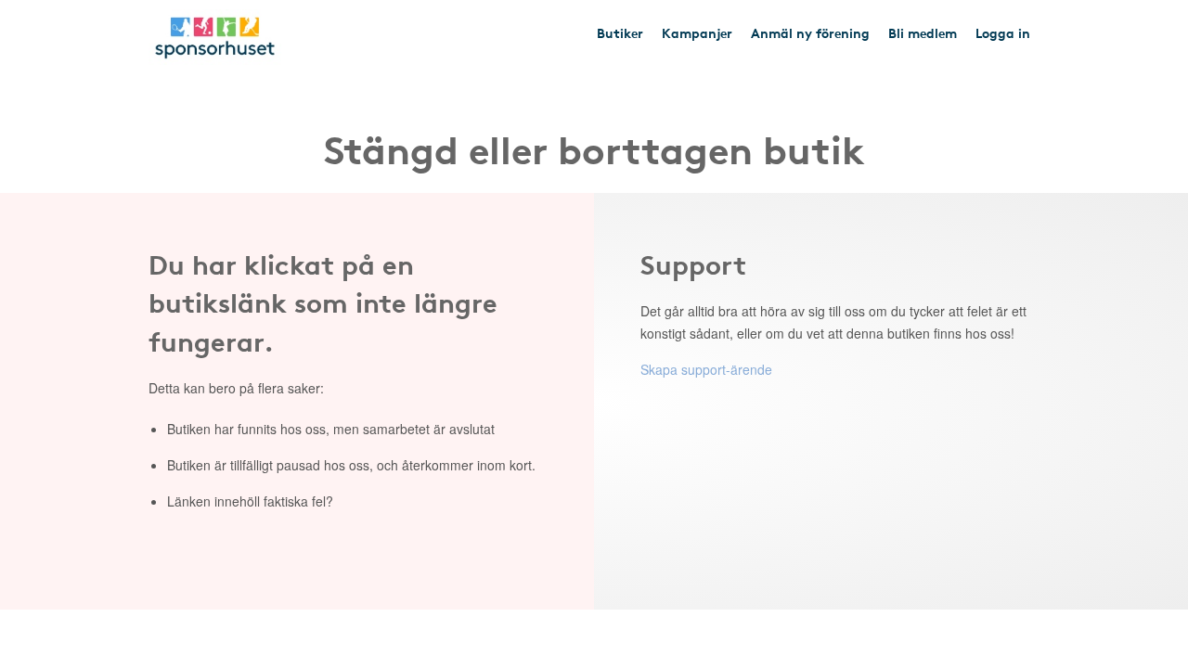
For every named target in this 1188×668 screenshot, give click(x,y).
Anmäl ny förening (810, 32)
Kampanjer (697, 32)
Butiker (620, 32)
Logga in (1002, 32)
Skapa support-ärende (706, 369)
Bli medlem (922, 32)
